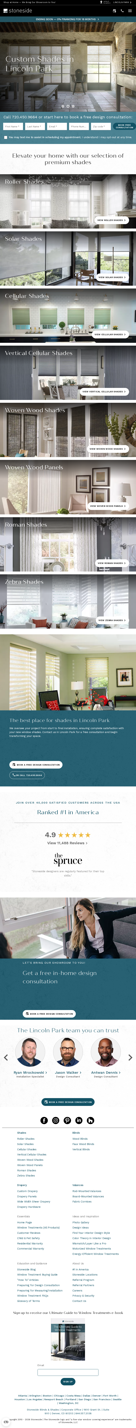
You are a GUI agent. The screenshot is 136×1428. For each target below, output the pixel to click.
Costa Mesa (73, 1395)
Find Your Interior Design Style (91, 1232)
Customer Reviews (28, 1232)
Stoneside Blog (26, 1269)
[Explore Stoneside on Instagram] (56, 1120)
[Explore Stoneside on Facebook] (44, 1120)
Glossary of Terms (28, 1301)
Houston (20, 1399)
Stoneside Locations (85, 1274)
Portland (71, 1399)
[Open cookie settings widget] (6, 1422)
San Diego (84, 1399)
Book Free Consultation (124, 126)
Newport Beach (53, 1399)
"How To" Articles (28, 1280)
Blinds (76, 1132)
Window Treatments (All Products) (38, 1227)
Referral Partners (83, 1285)
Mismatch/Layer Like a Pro (89, 1243)
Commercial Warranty (30, 1248)
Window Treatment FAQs (32, 1295)
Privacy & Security (83, 1295)
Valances (77, 1185)
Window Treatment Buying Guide (37, 1274)
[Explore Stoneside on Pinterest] (67, 1120)
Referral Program (83, 1280)
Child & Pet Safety (28, 1238)
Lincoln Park (121, 2)
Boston (47, 1395)
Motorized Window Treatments (91, 1248)
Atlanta (22, 1395)
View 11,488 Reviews (65, 843)
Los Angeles (34, 1399)
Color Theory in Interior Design (91, 1238)
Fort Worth (110, 1395)
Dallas (86, 1395)
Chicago (59, 1395)
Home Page (24, 1222)
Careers (77, 1290)
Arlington (35, 1395)
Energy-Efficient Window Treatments (95, 1254)
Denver (96, 1395)
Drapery (22, 1185)
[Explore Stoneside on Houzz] (90, 1120)
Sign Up (68, 1381)
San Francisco (102, 1399)
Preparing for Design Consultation (38, 1285)
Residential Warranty (30, 1243)
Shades (21, 1132)
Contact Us (79, 1301)
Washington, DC (69, 1403)
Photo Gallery (80, 1222)
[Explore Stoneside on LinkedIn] (79, 1120)
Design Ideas (80, 1227)
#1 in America (80, 1269)
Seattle (117, 1399)
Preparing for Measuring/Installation (40, 1290)
